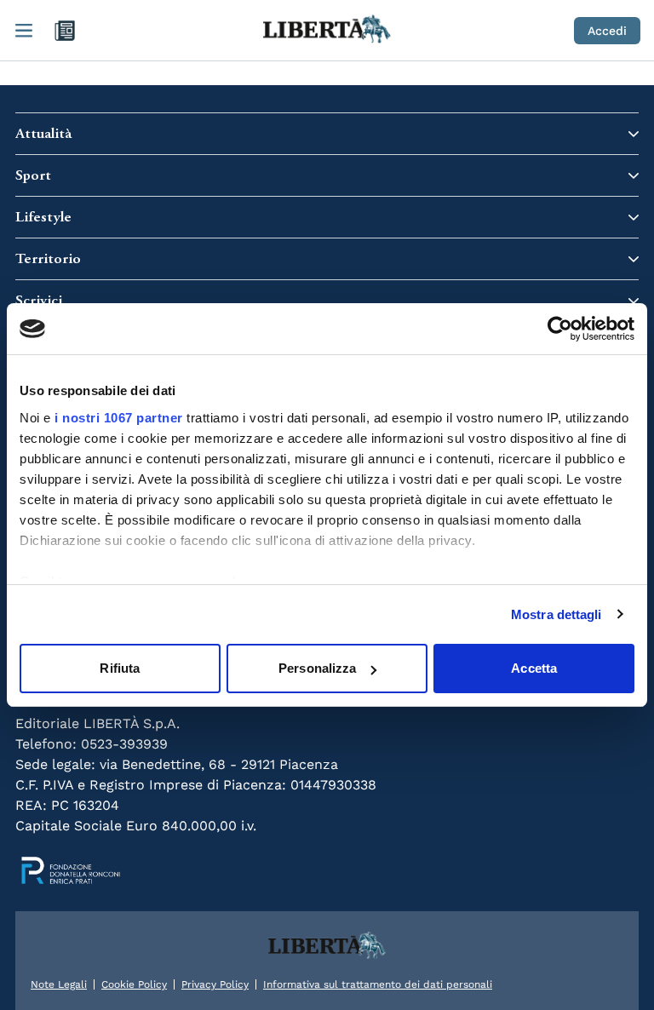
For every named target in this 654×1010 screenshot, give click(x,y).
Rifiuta (120, 668)
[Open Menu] (24, 30)
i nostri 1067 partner (118, 417)
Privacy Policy (215, 984)
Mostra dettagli (556, 614)
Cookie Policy (134, 984)
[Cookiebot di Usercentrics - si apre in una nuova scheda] (559, 328)
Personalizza (317, 668)
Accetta (534, 668)
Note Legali (59, 984)
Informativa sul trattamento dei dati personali (377, 984)
